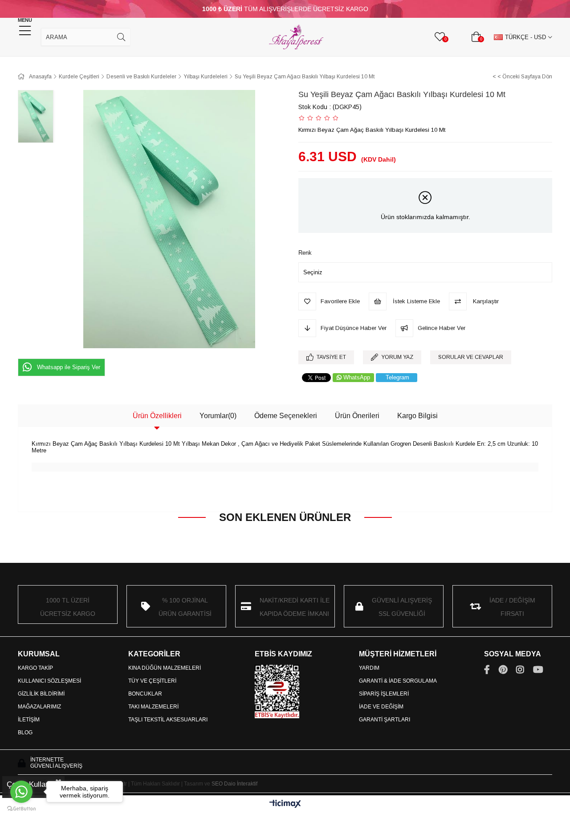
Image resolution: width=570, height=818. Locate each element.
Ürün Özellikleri (157, 415)
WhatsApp (356, 377)
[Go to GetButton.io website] (21, 809)
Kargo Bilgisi (417, 415)
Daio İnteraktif (240, 784)
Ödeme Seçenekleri (285, 415)
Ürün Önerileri (357, 415)
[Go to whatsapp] (21, 792)
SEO (217, 784)
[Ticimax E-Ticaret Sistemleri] (285, 804)
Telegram (397, 377)
